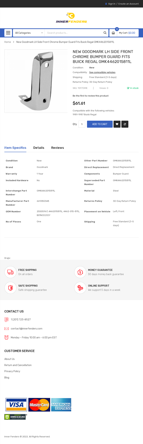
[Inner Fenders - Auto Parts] (71, 18)
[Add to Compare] (124, 124)
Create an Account (128, 3)
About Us (9, 359)
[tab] (15, 147)
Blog (6, 377)
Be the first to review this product (90, 95)
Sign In (111, 3)
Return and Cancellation (18, 365)
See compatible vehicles (102, 72)
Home (7, 42)
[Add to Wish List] (117, 124)
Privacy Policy (12, 371)
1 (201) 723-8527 (21, 319)
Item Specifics (15, 148)
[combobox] (73, 32)
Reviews (57, 148)
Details (38, 148)
